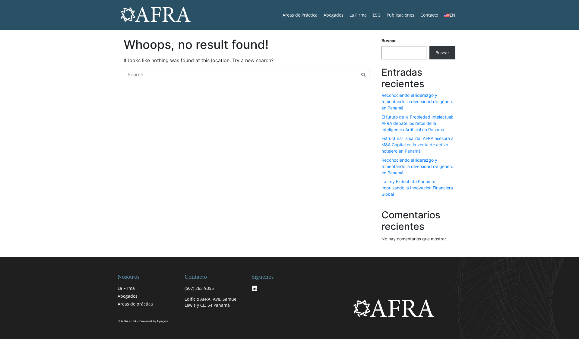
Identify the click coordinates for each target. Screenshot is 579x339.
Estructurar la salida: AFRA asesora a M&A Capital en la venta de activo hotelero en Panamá (417, 145)
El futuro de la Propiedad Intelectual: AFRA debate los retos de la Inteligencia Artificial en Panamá (417, 123)
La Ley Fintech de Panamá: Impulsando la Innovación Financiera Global (417, 188)
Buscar (388, 40)
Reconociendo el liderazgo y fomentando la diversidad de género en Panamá (417, 101)
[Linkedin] (255, 288)
